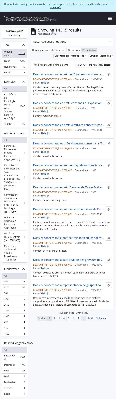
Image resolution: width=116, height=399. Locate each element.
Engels (14, 73)
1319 (14, 311)
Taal (6, 45)
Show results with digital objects (95, 64)
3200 (14, 299)
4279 (14, 323)
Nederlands (14, 67)
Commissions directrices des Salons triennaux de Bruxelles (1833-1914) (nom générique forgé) (14, 177)
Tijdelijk (14, 124)
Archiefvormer (13, 133)
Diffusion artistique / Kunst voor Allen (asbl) (14, 222)
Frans (14, 61)
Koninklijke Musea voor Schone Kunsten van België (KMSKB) (14, 152)
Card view (75, 50)
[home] (31, 18)
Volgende (101, 318)
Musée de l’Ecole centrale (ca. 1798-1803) (14, 237)
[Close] (112, 4)
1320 (14, 317)
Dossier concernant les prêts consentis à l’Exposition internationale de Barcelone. (69, 103)
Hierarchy (59, 50)
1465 (14, 328)
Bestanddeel (14, 357)
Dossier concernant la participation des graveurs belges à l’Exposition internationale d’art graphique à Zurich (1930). (69, 259)
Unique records (14, 53)
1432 (90, 318)
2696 (14, 305)
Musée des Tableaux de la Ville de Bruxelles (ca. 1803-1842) (14, 253)
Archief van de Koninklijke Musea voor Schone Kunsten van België (14, 106)
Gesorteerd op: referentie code (70, 55)
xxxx (14, 288)
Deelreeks (14, 365)
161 (14, 294)
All (5, 88)
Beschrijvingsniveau (15, 343)
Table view (90, 50)
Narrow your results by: (14, 33)
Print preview (41, 50)
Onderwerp (11, 269)
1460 (14, 334)
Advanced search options (49, 42)
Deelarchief (14, 383)
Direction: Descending (100, 55)
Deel (14, 377)
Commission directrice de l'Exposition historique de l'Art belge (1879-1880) (14, 203)
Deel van (9, 82)
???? (14, 282)
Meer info (55, 7)
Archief (14, 388)
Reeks (14, 394)
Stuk (14, 371)
